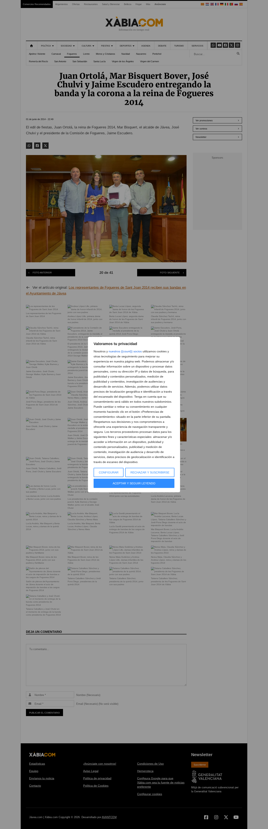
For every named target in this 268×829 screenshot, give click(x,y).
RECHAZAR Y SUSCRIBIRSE (149, 472)
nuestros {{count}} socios (125, 351)
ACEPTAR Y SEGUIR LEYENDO (134, 483)
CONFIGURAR (109, 472)
